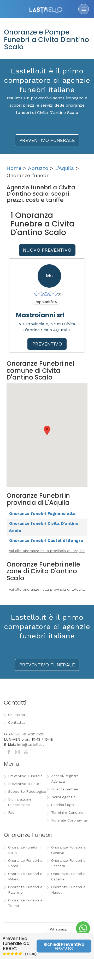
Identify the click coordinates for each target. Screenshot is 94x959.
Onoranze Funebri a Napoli (68, 889)
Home (14, 168)
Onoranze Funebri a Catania (68, 876)
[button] (47, 430)
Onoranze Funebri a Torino (25, 903)
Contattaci (17, 722)
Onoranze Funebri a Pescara (68, 863)
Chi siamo (16, 715)
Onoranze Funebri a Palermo (25, 889)
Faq (11, 812)
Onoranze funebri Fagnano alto (42, 513)
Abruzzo (38, 168)
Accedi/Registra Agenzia (65, 778)
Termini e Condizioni (68, 812)
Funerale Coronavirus (69, 820)
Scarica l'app (62, 805)
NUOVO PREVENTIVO (47, 250)
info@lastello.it (30, 744)
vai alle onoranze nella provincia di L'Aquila (47, 551)
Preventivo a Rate (23, 784)
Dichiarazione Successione (19, 802)
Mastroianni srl (40, 315)
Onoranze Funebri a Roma (25, 863)
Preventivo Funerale (25, 776)
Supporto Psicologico (27, 791)
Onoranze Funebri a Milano (25, 876)
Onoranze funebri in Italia (25, 850)
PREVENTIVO (47, 344)
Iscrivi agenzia (63, 797)
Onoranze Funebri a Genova (68, 850)
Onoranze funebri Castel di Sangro (46, 540)
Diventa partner (64, 789)
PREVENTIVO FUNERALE (47, 140)
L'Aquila (64, 168)
